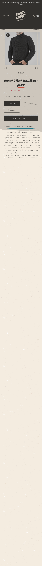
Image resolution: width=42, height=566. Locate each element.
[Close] (37, 123)
